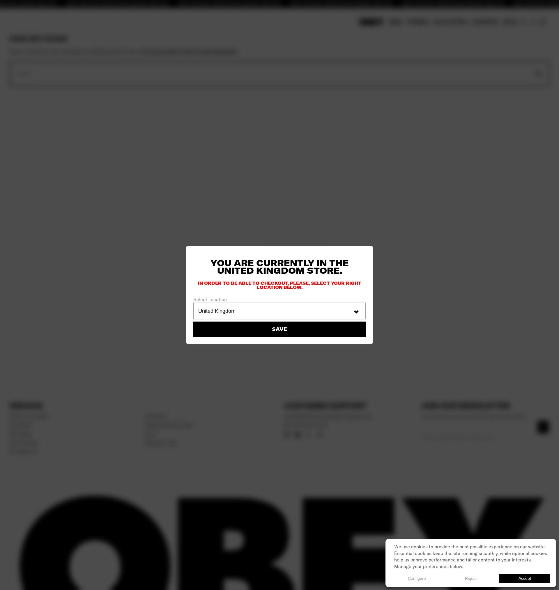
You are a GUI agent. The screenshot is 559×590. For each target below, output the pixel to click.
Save (279, 329)
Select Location (210, 299)
